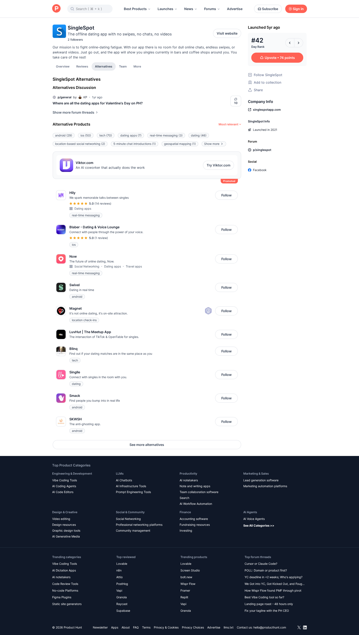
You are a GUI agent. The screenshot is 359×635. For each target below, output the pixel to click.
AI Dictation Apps (64, 570)
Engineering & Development (72, 473)
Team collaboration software (199, 492)
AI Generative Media (66, 536)
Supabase (123, 610)
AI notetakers (189, 480)
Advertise (234, 9)
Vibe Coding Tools (64, 480)
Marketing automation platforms (265, 486)
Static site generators (67, 604)
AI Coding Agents (64, 486)
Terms (146, 627)
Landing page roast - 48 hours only (269, 604)
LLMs (120, 473)
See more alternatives (147, 445)
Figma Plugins (61, 597)
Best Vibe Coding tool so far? (264, 597)
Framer (185, 590)
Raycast (121, 604)
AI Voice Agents (254, 519)
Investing (186, 530)
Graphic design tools (66, 530)
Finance (185, 512)
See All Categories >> (258, 525)
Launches (165, 9)
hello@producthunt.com (269, 627)
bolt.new (186, 577)
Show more (211, 143)
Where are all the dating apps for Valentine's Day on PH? (98, 103)
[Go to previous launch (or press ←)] (290, 43)
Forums (210, 9)
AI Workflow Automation (196, 503)
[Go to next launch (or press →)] (298, 43)
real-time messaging (166, 135)
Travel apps (134, 266)
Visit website (227, 33)
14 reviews (103, 203)
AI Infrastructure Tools (131, 486)
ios (85, 135)
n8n (119, 570)
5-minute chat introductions (134, 143)
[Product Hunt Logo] (56, 8)
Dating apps (82, 208)
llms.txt (228, 627)
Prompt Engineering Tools (133, 492)
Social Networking (86, 266)
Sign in (298, 9)
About (126, 627)
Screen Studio (190, 570)
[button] (137, 66)
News (188, 9)
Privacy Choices (193, 627)
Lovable (121, 563)
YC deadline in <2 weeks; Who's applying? (273, 577)
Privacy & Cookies (166, 627)
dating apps (130, 135)
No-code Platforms (65, 590)
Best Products (135, 9)
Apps (114, 627)
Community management (133, 530)
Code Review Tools (65, 584)
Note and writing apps (195, 486)
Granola (121, 597)
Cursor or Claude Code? (261, 563)
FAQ (136, 627)
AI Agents (250, 512)
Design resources (64, 524)
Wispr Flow (187, 584)
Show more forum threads (73, 112)
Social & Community (130, 512)
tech (105, 135)
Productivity (188, 473)
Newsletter (100, 627)
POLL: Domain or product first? (266, 570)
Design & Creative (64, 512)
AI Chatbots (124, 480)
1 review (101, 238)
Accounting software (194, 519)
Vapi (119, 590)
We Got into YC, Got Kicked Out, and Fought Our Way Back (275, 584)
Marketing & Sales (256, 473)
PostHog (122, 584)
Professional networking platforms (139, 524)
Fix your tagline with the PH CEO (267, 610)
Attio (119, 577)
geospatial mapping (180, 143)
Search (184, 498)
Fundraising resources (195, 524)
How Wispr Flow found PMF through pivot (273, 590)
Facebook (260, 170)
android (63, 135)
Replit (184, 597)
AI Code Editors (62, 492)
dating (198, 135)
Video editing (61, 519)
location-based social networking (80, 143)
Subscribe (270, 9)
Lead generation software (261, 480)
